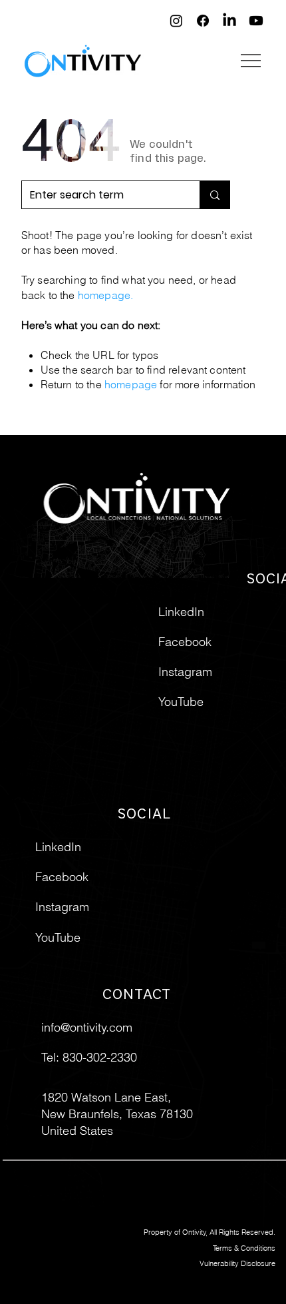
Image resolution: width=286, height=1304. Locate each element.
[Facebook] (203, 21)
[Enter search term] (214, 194)
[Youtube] (256, 21)
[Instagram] (176, 21)
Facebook (61, 876)
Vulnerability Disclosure (237, 1263)
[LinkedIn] (229, 21)
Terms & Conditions (244, 1248)
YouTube (57, 937)
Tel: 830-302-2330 (89, 1057)
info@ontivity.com (86, 1027)
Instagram (62, 906)
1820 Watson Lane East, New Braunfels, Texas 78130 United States (117, 1114)
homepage (104, 295)
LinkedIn (58, 846)
